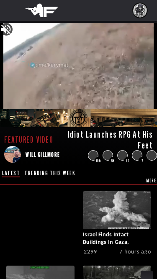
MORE (151, 180)
